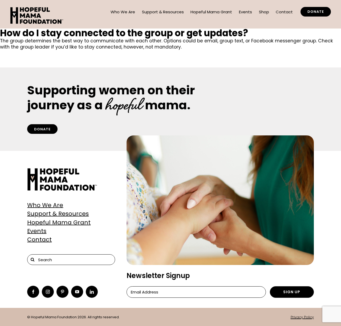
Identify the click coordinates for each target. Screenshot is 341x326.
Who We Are (45, 205)
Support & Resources (58, 214)
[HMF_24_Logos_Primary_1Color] (37, 9)
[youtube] (77, 292)
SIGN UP (291, 292)
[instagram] (48, 292)
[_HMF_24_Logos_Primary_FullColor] (62, 170)
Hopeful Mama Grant (59, 222)
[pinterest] (62, 292)
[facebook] (33, 292)
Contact (39, 239)
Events (36, 231)
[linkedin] (92, 292)
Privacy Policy (302, 317)
